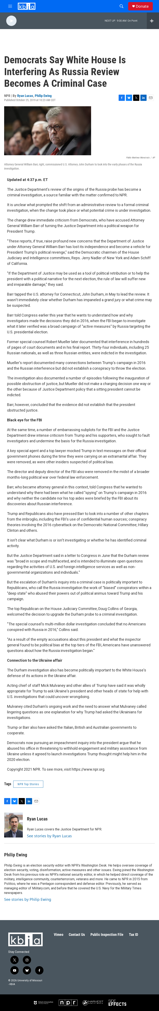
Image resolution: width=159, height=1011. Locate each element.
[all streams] (153, 20)
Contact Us (77, 934)
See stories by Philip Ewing (27, 899)
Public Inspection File (106, 934)
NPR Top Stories (28, 784)
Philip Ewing (43, 96)
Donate (142, 6)
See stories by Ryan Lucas (49, 835)
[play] (11, 20)
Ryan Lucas (25, 96)
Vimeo (58, 934)
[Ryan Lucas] (13, 825)
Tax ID (133, 934)
